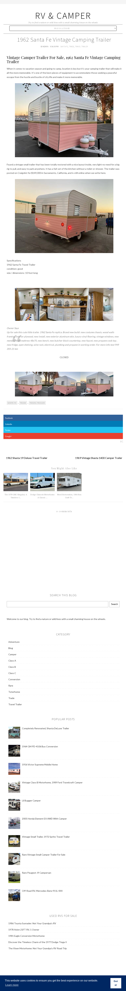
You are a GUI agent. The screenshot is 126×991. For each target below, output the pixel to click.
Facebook (9, 418)
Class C (12, 673)
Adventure (14, 641)
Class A (12, 660)
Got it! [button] (116, 983)
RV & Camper (63, 15)
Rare (10, 685)
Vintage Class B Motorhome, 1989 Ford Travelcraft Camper (52, 782)
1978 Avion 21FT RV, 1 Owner (23, 929)
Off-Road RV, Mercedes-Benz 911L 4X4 (42, 890)
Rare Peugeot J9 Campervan (36, 872)
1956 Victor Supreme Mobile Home (40, 764)
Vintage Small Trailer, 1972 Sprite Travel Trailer (46, 836)
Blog (10, 648)
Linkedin (8, 424)
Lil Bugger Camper (31, 800)
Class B (12, 666)
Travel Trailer (81, 46)
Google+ (8, 436)
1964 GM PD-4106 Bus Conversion (40, 746)
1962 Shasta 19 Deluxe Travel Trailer (26, 457)
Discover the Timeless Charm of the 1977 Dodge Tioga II (37, 942)
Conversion (14, 679)
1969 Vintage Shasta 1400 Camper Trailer (98, 457)
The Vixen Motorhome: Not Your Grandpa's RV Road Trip (37, 948)
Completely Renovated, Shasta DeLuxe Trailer (45, 728)
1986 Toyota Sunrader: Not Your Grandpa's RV (32, 923)
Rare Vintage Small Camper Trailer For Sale (43, 854)
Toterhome (14, 691)
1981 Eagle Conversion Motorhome (26, 935)
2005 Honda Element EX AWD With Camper (44, 818)
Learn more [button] (12, 985)
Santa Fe (64, 46)
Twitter (7, 430)
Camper (12, 654)
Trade (71, 46)
